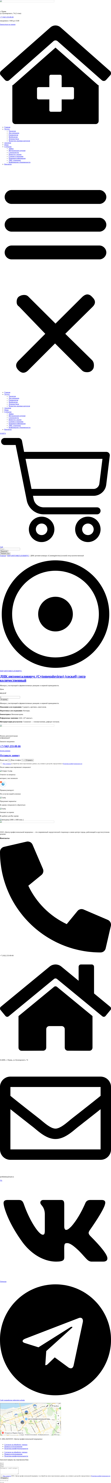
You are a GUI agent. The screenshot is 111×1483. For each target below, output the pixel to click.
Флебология (13, 137)
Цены (6, 145)
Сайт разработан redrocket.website (12, 1400)
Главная (7, 127)
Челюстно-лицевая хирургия (19, 141)
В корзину (4, 699)
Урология (12, 131)
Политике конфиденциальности (72, 763)
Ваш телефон (16, 760)
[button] (55, 278)
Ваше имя (4, 760)
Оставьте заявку (10, 755)
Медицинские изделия (17, 150)
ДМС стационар (15, 160)
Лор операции (14, 133)
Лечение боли (14, 139)
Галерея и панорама (16, 156)
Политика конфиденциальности (16, 1448)
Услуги (7, 129)
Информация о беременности (19, 162)
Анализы (7, 143)
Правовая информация (17, 158)
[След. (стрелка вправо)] (3, 1482)
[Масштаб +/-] (1, 1480)
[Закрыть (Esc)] (7, 1480)
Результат (4, 551)
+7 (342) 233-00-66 (7, 17)
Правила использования (13, 1446)
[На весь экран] (3, 1480)
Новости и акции (15, 154)
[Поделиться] (5, 1480)
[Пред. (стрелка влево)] (1, 1482)
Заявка (11, 149)
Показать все (5, 553)
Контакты (8, 164)
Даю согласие (7, 763)
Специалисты (14, 152)
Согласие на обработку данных (15, 1445)
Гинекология (13, 135)
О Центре (7, 147)
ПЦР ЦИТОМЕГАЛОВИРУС (18, 556)
